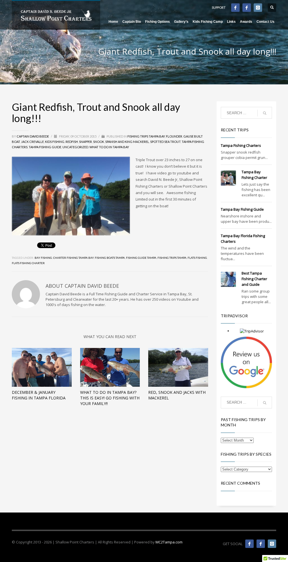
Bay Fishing (43, 257)
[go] (264, 113)
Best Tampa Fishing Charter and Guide (254, 279)
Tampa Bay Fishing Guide (242, 209)
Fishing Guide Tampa (141, 257)
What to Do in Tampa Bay (109, 147)
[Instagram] (258, 7)
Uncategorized (75, 147)
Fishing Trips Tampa (172, 257)
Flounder (174, 136)
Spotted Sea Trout (165, 141)
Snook (98, 141)
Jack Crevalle (32, 141)
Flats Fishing (197, 257)
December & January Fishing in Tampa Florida (39, 395)
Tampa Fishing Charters (241, 145)
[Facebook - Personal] (246, 7)
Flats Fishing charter (28, 263)
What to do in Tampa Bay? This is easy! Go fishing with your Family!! (110, 398)
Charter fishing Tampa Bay (73, 257)
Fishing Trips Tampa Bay (146, 136)
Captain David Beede (33, 136)
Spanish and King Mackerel (127, 141)
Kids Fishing (54, 141)
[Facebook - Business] (235, 7)
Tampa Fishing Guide (45, 147)
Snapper (85, 141)
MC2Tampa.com (169, 542)
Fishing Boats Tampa (110, 257)
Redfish (72, 141)
